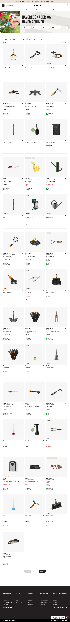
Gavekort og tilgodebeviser (7, 602)
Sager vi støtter (42, 604)
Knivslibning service (19, 602)
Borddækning (31, 9)
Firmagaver (30, 595)
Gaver (45, 9)
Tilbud (19, 9)
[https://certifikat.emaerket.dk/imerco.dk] (66, 620)
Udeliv (41, 9)
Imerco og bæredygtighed (44, 595)
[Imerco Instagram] (58, 608)
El (38, 9)
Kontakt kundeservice (6, 595)
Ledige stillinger (30, 600)
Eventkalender (55, 604)
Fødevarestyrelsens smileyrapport (45, 602)
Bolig (36, 9)
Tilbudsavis (17, 600)
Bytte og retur (5, 598)
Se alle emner (5, 604)
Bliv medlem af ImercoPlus (57, 595)
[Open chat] (3, 5)
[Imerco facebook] (55, 608)
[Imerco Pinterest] (63, 608)
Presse (29, 602)
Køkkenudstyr (24, 9)
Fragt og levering (6, 600)
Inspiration (49, 9)
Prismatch (17, 598)
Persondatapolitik (43, 598)
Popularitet (63, 42)
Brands (15, 9)
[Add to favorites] (22, 66)
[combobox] (35, 571)
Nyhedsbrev (55, 602)
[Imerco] (35, 5)
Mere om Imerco (30, 604)
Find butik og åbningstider (20, 595)
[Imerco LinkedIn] (66, 608)
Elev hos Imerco (30, 598)
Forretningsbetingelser (44, 600)
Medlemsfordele (55, 598)
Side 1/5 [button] (34, 571)
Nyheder (54, 9)
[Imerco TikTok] (60, 608)
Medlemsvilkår (55, 600)
